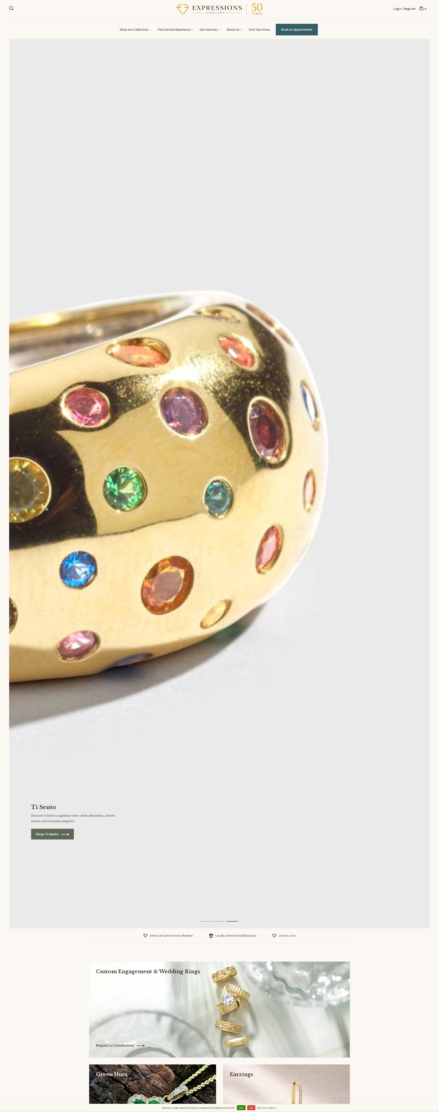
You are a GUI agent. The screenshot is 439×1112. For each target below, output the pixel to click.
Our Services (208, 29)
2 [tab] (223, 916)
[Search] (11, 9)
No (251, 1107)
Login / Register (404, 9)
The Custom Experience (173, 29)
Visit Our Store (259, 29)
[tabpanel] (219, 483)
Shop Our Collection (134, 29)
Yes (241, 1107)
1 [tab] (210, 916)
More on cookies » (267, 1107)
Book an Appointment (296, 29)
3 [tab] (236, 916)
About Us (233, 29)
